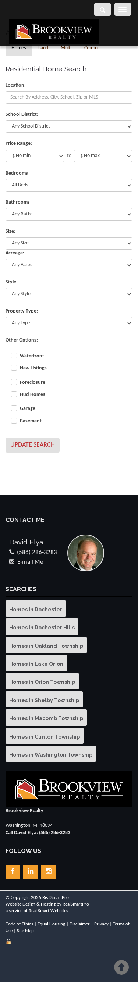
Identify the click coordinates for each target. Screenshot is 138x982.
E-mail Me (30, 562)
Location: (16, 85)
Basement (31, 421)
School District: (22, 114)
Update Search (32, 445)
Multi (66, 48)
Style (11, 282)
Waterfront (32, 356)
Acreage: (15, 253)
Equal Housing (51, 924)
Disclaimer (80, 924)
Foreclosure (32, 382)
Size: (10, 231)
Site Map (25, 930)
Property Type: (22, 311)
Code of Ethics (19, 924)
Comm (91, 48)
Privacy (101, 924)
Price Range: (19, 143)
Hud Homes (32, 394)
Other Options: (22, 340)
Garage (27, 408)
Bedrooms (17, 173)
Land (43, 48)
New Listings (33, 368)
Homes (18, 48)
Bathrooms (18, 202)
